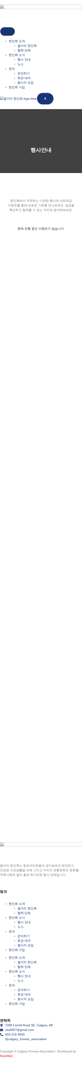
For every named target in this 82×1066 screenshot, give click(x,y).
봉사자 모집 (25, 82)
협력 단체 (24, 50)
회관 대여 (24, 78)
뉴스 (20, 64)
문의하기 (23, 73)
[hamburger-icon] (7, 31)
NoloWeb (6, 1056)
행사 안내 (24, 59)
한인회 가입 (17, 87)
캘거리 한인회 (27, 45)
